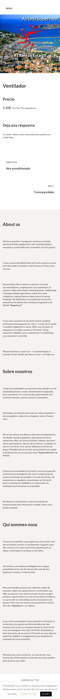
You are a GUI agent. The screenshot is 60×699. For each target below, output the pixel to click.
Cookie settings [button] (28, 693)
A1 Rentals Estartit (30, 55)
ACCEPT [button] (46, 694)
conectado (30, 134)
